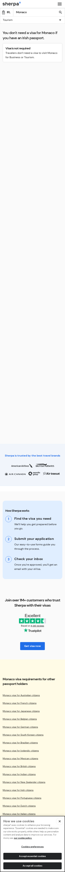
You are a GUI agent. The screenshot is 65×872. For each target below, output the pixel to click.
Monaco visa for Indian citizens (19, 774)
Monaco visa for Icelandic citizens (21, 750)
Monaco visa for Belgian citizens (20, 719)
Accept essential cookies (32, 856)
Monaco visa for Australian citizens (21, 695)
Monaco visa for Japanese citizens (21, 711)
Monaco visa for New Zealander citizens (24, 782)
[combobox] (32, 20)
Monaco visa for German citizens (20, 727)
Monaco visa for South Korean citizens (23, 735)
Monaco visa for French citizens (19, 703)
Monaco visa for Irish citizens (18, 790)
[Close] (59, 821)
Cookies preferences (32, 846)
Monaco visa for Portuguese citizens (22, 798)
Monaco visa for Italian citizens (19, 814)
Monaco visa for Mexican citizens (20, 758)
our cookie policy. (23, 838)
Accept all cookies (32, 865)
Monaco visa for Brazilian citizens (20, 742)
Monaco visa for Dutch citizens (19, 806)
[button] (32, 20)
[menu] (59, 4)
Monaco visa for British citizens (19, 766)
